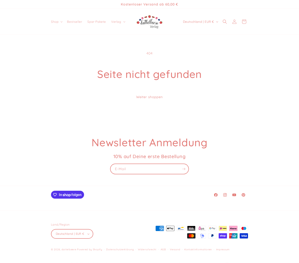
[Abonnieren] (183, 169)
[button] (56, 21)
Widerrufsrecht (147, 249)
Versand (175, 249)
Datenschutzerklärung (120, 249)
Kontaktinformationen (198, 249)
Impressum (223, 249)
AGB (163, 249)
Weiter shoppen (149, 97)
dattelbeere (69, 249)
